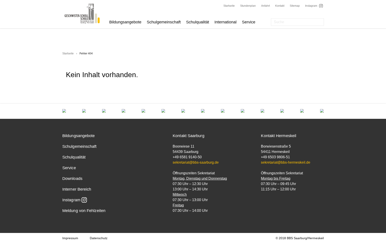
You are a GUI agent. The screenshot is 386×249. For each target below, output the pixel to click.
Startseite (229, 5)
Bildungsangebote (125, 22)
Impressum (70, 238)
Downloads (72, 178)
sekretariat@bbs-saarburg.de (196, 162)
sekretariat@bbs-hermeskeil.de (285, 162)
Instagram (311, 5)
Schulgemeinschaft (164, 22)
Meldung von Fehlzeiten (83, 210)
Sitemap (295, 5)
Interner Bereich (76, 189)
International (225, 22)
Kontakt (279, 5)
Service (248, 22)
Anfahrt (265, 5)
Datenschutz (98, 238)
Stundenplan (248, 5)
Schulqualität (197, 22)
